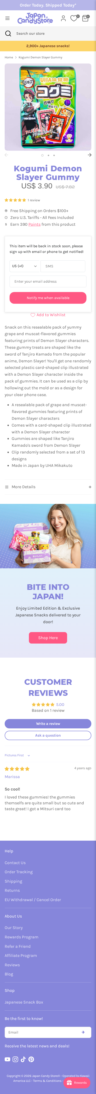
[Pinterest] (31, 1059)
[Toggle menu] (7, 18)
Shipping (13, 881)
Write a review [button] (48, 723)
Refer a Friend (18, 946)
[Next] (90, 155)
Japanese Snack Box (24, 1002)
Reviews (12, 964)
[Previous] (6, 155)
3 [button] (54, 155)
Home (9, 57)
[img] (17, 769)
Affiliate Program (21, 955)
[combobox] (36, 33)
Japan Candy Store (45, 1076)
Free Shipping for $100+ (49, 46)
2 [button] (48, 155)
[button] (16, 200)
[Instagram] (15, 1059)
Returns (12, 890)
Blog (9, 974)
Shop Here (48, 637)
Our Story (14, 927)
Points (34, 224)
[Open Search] (8, 33)
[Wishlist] (74, 18)
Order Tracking (19, 871)
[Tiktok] (23, 1059)
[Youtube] (7, 1059)
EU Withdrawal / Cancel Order (33, 899)
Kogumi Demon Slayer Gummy (40, 57)
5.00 (60, 704)
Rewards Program (21, 937)
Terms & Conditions (47, 1081)
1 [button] (42, 155)
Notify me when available (48, 298)
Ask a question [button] (48, 735)
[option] (49, 46)
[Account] (63, 16)
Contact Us (15, 862)
